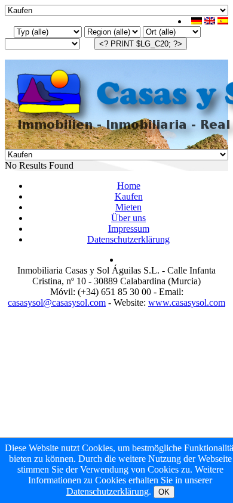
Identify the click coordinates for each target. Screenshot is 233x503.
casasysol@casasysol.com (57, 302)
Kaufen (129, 196)
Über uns (128, 218)
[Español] (222, 21)
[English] (209, 21)
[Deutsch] (196, 21)
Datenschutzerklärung (128, 239)
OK (164, 492)
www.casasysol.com (186, 302)
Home (128, 186)
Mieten (128, 207)
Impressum (128, 228)
